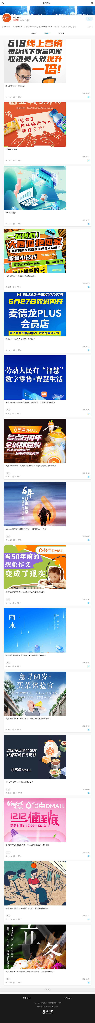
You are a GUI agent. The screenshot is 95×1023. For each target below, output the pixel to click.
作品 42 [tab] (47, 33)
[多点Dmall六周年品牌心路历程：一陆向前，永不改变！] (47, 504)
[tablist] (47, 33)
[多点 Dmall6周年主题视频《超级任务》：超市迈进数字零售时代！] (47, 441)
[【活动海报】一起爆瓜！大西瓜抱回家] (47, 251)
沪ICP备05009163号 (55, 1003)
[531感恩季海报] (47, 124)
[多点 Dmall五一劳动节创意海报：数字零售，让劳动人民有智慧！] (47, 377)
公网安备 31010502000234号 (47, 1007)
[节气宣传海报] (47, 188)
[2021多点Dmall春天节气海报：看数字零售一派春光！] (47, 630)
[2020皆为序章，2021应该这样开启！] (47, 757)
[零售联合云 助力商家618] (47, 61)
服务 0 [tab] (33, 33)
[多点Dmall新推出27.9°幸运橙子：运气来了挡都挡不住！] (47, 883)
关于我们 (26, 998)
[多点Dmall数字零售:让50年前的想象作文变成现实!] (47, 567)
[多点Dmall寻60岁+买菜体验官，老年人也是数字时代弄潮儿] (47, 694)
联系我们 (68, 998)
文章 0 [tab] (61, 33)
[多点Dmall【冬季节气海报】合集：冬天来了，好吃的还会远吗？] (47, 947)
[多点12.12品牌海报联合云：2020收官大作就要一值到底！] (47, 820)
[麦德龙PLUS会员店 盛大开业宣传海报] (47, 314)
